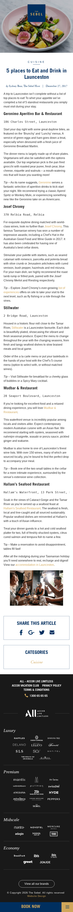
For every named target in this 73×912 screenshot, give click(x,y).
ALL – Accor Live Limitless (36, 681)
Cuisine (36, 61)
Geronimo (45, 182)
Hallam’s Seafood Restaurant (22, 508)
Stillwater (17, 327)
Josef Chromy (53, 226)
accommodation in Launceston (34, 564)
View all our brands (36, 883)
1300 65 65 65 (39, 696)
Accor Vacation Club (25, 685)
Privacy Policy (51, 685)
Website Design (36, 896)
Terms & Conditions (36, 690)
